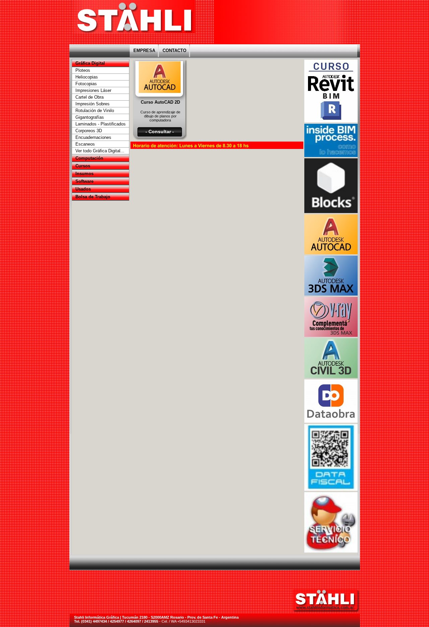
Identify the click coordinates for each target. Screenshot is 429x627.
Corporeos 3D (88, 130)
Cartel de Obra (89, 97)
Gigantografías (89, 117)
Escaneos (85, 144)
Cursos (82, 165)
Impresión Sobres (92, 103)
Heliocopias (86, 77)
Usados (83, 189)
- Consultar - (159, 131)
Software (84, 181)
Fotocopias (86, 83)
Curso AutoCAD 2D (160, 102)
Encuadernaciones (93, 137)
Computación (89, 158)
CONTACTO (174, 50)
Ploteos (82, 70)
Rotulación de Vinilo (94, 110)
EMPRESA (144, 50)
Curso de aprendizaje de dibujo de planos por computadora (160, 116)
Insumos (84, 173)
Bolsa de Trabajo (92, 196)
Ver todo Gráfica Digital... (99, 150)
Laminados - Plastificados (100, 123)
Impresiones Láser (93, 90)
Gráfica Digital (90, 63)
